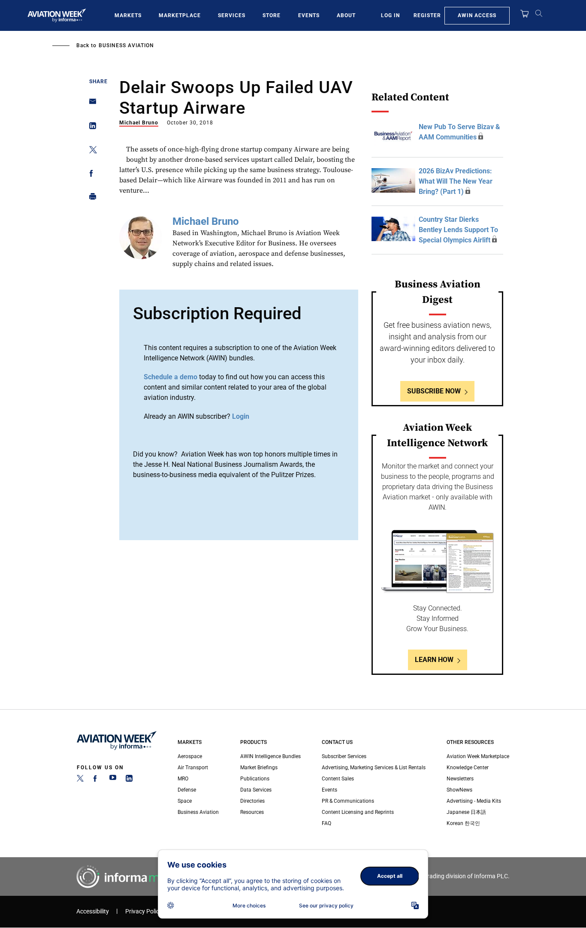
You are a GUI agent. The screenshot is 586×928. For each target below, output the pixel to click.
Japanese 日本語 (466, 812)
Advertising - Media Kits (474, 801)
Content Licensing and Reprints (358, 812)
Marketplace (180, 15)
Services (231, 15)
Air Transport (193, 768)
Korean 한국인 (463, 823)
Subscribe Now (434, 391)
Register (427, 15)
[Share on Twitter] (90, 151)
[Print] (90, 198)
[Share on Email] (90, 104)
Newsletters (460, 779)
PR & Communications (348, 801)
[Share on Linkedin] (90, 127)
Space (185, 801)
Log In (390, 15)
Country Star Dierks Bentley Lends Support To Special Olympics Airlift (458, 229)
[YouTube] (112, 780)
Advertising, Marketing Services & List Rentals (374, 768)
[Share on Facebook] (90, 174)
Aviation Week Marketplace (478, 756)
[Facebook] (96, 780)
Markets (128, 15)
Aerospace (190, 756)
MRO (183, 779)
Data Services (256, 790)
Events (309, 15)
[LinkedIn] (129, 780)
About (346, 15)
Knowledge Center (468, 768)
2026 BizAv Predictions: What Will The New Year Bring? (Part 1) (455, 181)
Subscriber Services (344, 756)
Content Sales (338, 779)
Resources (252, 812)
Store (272, 15)
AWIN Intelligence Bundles (270, 756)
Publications (254, 779)
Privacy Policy (143, 911)
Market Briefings (259, 768)
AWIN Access (477, 15)
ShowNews (459, 790)
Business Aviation (126, 45)
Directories (252, 801)
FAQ (326, 823)
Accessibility (92, 911)
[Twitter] (80, 780)
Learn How (434, 660)
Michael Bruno (138, 123)
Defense (187, 790)
